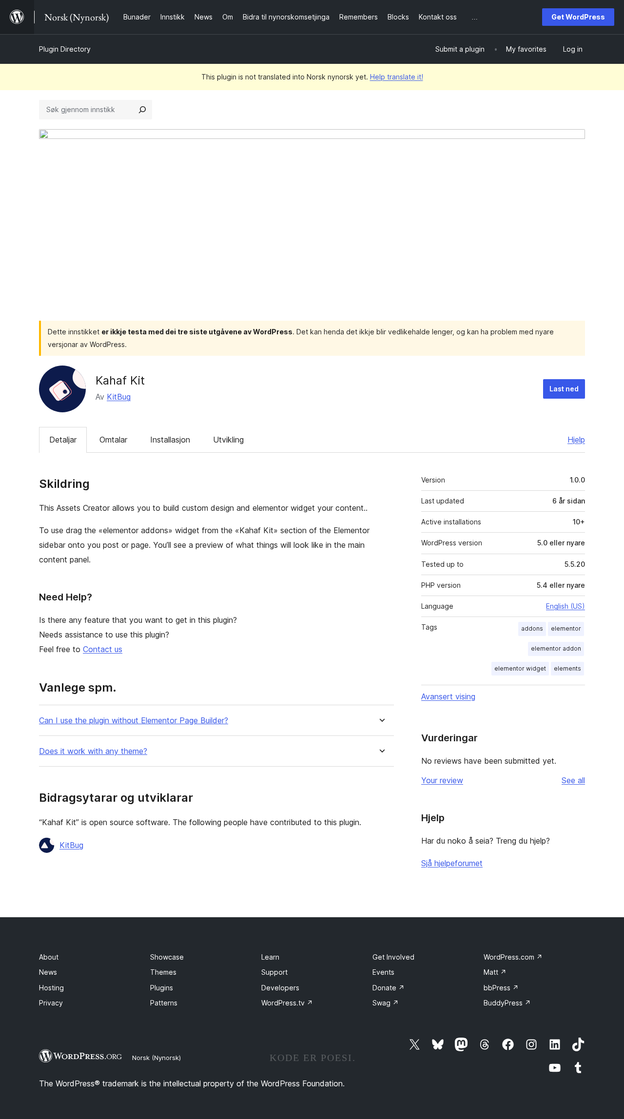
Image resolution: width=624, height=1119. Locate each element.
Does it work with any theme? (93, 751)
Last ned (564, 389)
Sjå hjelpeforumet (452, 863)
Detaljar (63, 439)
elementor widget (520, 668)
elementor (566, 628)
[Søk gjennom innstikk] (142, 109)
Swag (385, 1003)
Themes (163, 972)
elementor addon (556, 648)
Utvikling (228, 439)
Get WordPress (578, 17)
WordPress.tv (287, 1003)
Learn (270, 957)
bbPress (501, 988)
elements (567, 668)
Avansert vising (448, 696)
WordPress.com (513, 957)
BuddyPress (507, 1003)
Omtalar (113, 439)
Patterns (163, 1003)
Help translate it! (396, 77)
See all (573, 780)
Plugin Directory (65, 49)
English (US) (565, 606)
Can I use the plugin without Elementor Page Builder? (133, 720)
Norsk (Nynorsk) (156, 1057)
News (48, 972)
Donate (388, 988)
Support (274, 972)
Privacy (51, 1003)
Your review (442, 780)
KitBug (119, 397)
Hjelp (576, 439)
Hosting (51, 988)
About (48, 957)
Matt (495, 972)
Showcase (167, 957)
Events (383, 972)
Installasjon (170, 439)
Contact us (102, 649)
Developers (280, 988)
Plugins (161, 988)
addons (532, 628)
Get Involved (393, 957)
